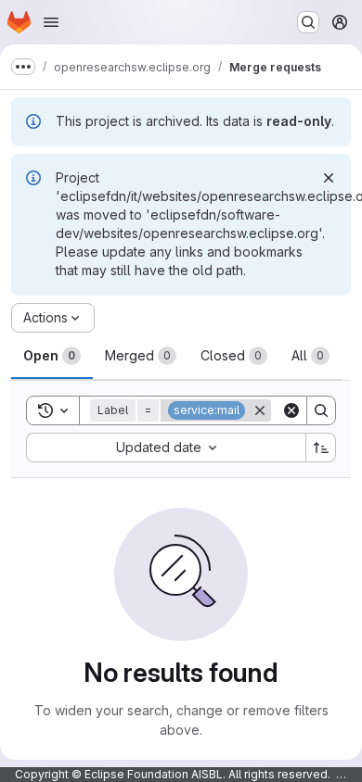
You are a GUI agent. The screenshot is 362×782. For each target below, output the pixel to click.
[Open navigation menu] (51, 22)
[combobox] (165, 447)
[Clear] (291, 410)
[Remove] (260, 410)
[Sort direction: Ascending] (321, 447)
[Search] (321, 410)
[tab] (52, 356)
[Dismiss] (328, 178)
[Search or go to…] (308, 22)
